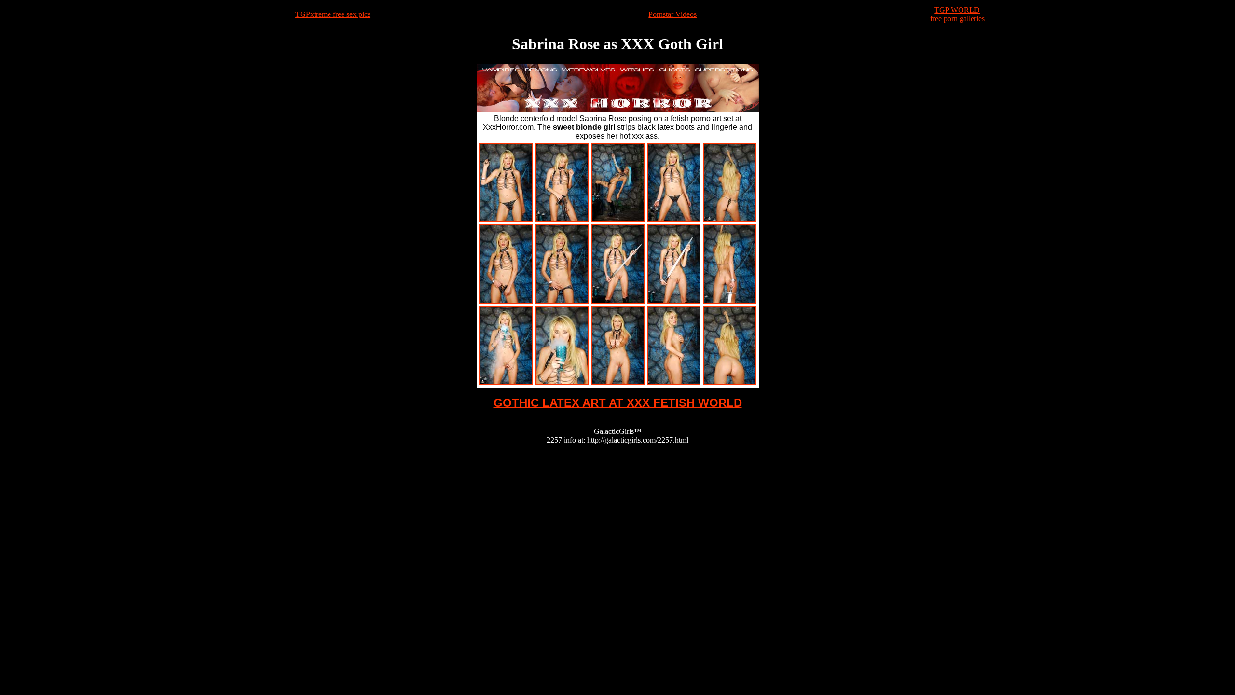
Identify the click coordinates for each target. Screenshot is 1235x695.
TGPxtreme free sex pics (332, 14)
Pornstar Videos (672, 14)
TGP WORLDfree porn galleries (957, 14)
